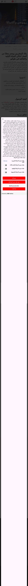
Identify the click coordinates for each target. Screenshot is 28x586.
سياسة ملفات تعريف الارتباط (19, 157)
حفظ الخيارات (14, 188)
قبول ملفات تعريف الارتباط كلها (14, 182)
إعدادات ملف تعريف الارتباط (14, 185)
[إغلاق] (2, 119)
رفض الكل (14, 178)
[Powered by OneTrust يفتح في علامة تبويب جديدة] (7, 194)
